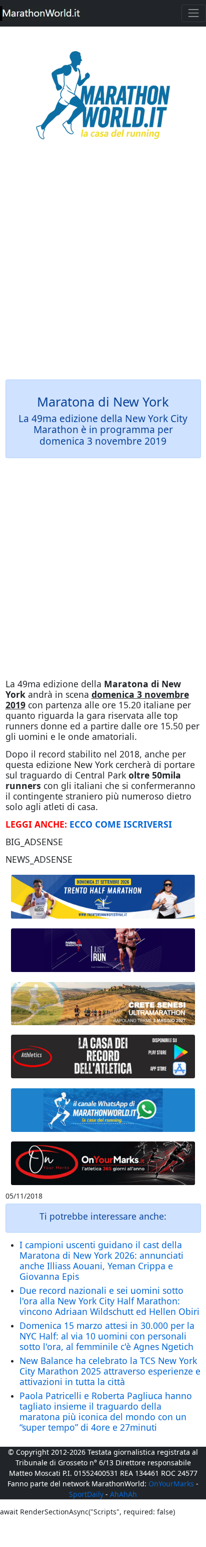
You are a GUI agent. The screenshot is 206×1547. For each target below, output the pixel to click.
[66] (103, 897)
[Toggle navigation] (194, 13)
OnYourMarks (171, 1483)
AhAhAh (123, 1494)
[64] (103, 1057)
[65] (103, 1110)
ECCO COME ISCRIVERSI (121, 824)
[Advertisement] (103, 266)
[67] (103, 1003)
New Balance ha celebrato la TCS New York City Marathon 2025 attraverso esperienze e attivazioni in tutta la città (110, 1371)
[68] (103, 1163)
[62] (103, 950)
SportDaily (86, 1494)
